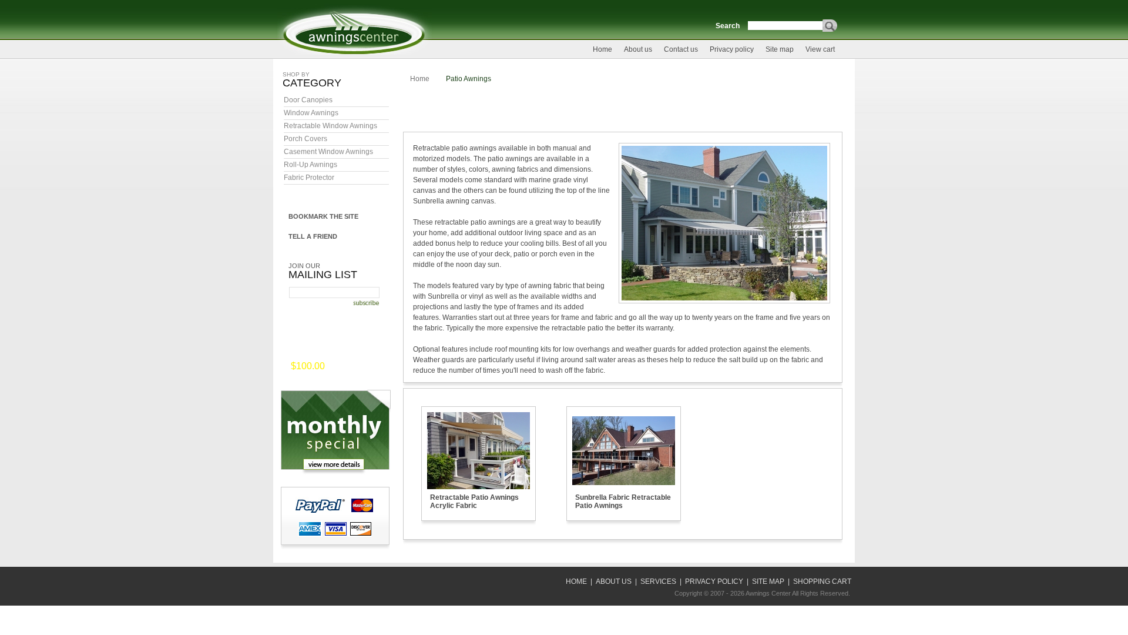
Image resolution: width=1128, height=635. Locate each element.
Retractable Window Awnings (330, 126)
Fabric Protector (309, 177)
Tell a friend (312, 236)
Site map (780, 49)
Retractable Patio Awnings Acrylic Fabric (474, 501)
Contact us (681, 49)
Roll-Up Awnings (310, 165)
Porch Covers (305, 139)
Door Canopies (308, 100)
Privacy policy (732, 49)
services (658, 581)
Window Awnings (311, 113)
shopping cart (822, 581)
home (576, 581)
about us (614, 581)
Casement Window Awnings (328, 152)
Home (602, 49)
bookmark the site (323, 216)
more (343, 367)
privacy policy (714, 581)
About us (638, 49)
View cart (820, 49)
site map (768, 581)
